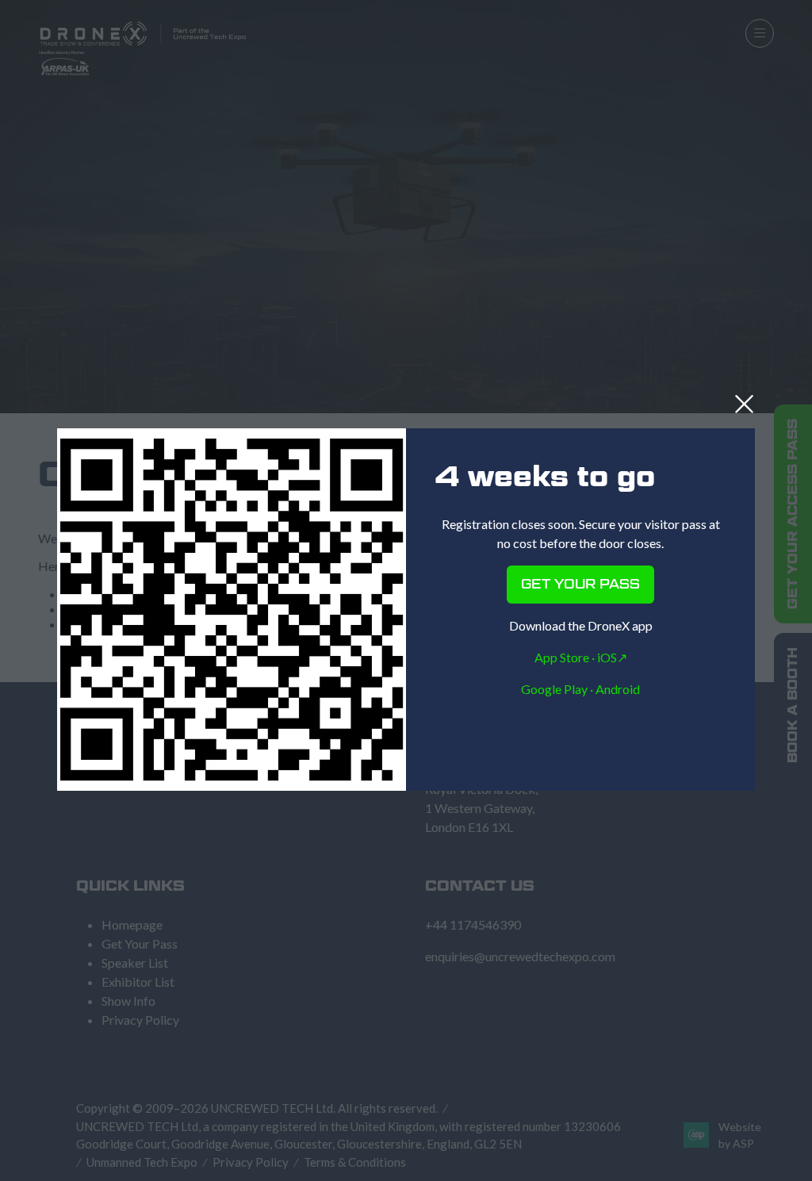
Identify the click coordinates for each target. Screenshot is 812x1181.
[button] (744, 404)
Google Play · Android (580, 688)
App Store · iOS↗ (580, 657)
